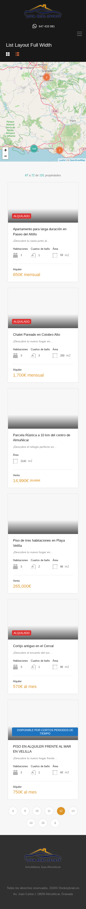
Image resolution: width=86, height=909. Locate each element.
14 (31, 822)
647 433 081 (47, 26)
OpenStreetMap (77, 160)
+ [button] (5, 150)
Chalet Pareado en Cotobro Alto (36, 335)
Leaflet (62, 160)
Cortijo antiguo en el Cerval (33, 646)
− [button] (5, 156)
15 (43, 822)
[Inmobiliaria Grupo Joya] (43, 17)
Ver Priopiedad (43, 214)
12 (61, 810)
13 (73, 810)
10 (37, 810)
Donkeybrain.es (69, 888)
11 (49, 810)
